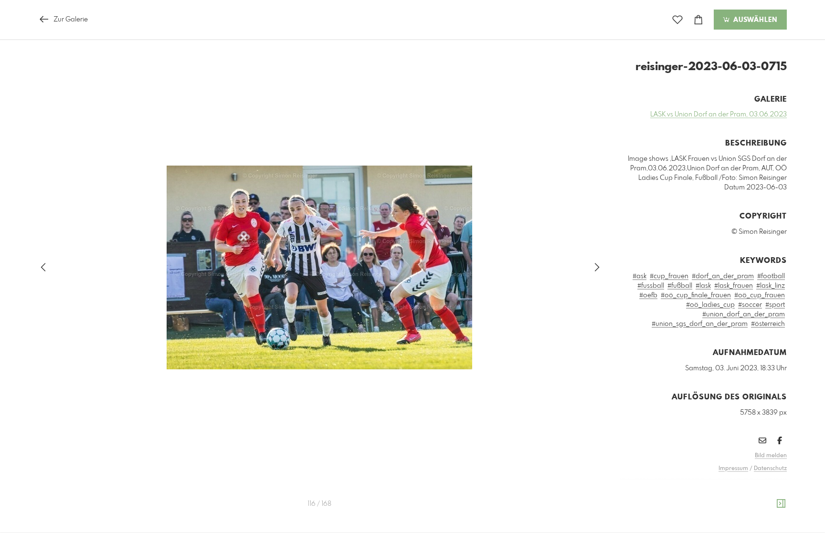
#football (771, 276)
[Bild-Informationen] (781, 503)
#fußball (679, 285)
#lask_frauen (733, 285)
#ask (639, 276)
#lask (703, 285)
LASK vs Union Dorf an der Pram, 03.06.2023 (718, 114)
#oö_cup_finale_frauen (696, 295)
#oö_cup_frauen (759, 295)
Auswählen (754, 20)
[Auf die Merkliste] (677, 19)
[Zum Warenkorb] (698, 19)
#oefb (648, 295)
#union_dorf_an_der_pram (743, 314)
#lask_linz (770, 285)
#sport (775, 305)
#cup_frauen (669, 276)
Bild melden (771, 456)
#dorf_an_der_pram (723, 276)
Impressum (733, 468)
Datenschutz (770, 468)
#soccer (750, 305)
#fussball (650, 285)
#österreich (768, 324)
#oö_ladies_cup (710, 305)
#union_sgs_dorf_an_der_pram (700, 324)
